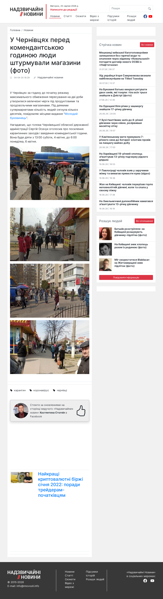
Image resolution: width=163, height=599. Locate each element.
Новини (55, 16)
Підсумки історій (113, 17)
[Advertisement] (49, 446)
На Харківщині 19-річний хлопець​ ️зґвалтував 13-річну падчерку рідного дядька (123, 156)
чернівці (62, 390)
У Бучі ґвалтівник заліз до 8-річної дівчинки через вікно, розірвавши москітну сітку (121, 123)
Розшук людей (131, 17)
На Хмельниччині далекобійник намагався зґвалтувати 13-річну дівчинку (126, 203)
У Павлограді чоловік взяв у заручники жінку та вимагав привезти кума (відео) (124, 172)
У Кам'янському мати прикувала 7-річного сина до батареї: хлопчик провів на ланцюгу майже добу (124, 139)
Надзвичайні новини (50, 77)
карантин (20, 390)
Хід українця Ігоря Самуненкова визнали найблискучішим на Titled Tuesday (125, 77)
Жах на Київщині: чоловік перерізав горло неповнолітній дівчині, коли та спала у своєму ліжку (126, 187)
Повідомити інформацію (126, 277)
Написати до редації (63, 9)
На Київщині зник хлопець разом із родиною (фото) (131, 246)
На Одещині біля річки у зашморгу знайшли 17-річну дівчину (121, 107)
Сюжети (81, 16)
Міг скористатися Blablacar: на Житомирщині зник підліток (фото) (132, 262)
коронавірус (41, 390)
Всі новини (147, 44)
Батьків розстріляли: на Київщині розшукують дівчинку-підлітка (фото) (130, 231)
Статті (68, 16)
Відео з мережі (94, 17)
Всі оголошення (144, 221)
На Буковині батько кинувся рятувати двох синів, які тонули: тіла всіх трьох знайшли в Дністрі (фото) (123, 92)
